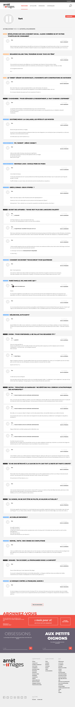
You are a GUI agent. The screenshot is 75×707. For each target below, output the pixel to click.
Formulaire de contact (62, 675)
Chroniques (50, 5)
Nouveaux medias (35, 673)
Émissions (42, 5)
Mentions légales (61, 686)
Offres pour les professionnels (63, 681)
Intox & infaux (34, 666)
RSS (59, 690)
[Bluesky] (8, 698)
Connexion (69, 1)
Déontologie (34, 670)
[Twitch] (18, 698)
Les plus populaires (48, 670)
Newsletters (60, 684)
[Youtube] (11, 698)
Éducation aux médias (62, 667)
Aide (59, 680)
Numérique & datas (35, 669)
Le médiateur (60, 664)
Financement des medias (36, 684)
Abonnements (61, 661)
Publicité (34, 678)
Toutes (46, 661)
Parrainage (60, 666)
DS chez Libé (40, 699)
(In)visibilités (34, 675)
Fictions (33, 661)
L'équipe (60, 670)
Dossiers (46, 667)
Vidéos (46, 669)
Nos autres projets (61, 672)
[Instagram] (15, 698)
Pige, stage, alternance (62, 678)
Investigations (34, 667)
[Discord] (22, 698)
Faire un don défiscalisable (63, 683)
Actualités (33, 5)
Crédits (59, 689)
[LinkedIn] (25, 698)
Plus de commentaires (37, 604)
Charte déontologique (62, 673)
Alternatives (34, 672)
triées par (19, 29)
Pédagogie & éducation (36, 683)
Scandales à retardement (36, 664)
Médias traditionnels (36, 680)
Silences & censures (35, 681)
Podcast (59, 692)
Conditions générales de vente (64, 687)
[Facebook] (4, 698)
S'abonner (69, 16)
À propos (60, 669)
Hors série (34, 699)
